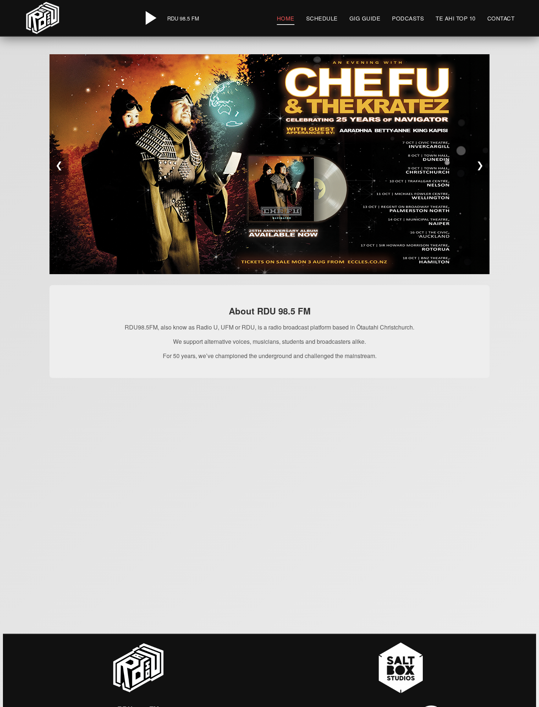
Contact (501, 18)
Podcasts (408, 18)
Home (285, 18)
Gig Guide (365, 18)
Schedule (322, 18)
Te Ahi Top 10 (456, 18)
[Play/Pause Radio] (149, 18)
